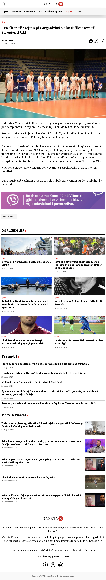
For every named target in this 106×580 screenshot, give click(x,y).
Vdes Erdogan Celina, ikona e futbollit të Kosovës (78, 303)
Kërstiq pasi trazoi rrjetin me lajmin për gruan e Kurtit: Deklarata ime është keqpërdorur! (41, 461)
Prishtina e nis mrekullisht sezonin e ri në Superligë (78, 342)
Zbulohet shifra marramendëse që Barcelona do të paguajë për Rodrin (22, 342)
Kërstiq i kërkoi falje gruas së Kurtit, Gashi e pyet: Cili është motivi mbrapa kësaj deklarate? (41, 497)
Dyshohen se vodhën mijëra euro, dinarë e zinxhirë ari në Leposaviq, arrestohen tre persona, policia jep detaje (51, 393)
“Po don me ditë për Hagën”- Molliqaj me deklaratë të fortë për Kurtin (43, 373)
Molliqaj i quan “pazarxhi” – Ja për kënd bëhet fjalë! (31, 382)
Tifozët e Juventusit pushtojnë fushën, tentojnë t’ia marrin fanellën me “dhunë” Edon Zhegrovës (78, 265)
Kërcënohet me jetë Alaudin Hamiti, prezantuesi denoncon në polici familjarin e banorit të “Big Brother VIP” (41, 443)
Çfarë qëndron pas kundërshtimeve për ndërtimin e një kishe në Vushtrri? (45, 364)
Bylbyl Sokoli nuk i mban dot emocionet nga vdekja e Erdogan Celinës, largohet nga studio (24, 304)
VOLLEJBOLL (9, 216)
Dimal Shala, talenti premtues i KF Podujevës (28, 477)
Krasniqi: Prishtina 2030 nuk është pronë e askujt (26, 263)
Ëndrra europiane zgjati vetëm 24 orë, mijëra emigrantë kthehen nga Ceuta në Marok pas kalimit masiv (42, 425)
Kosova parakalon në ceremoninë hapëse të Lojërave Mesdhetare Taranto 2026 (48, 403)
